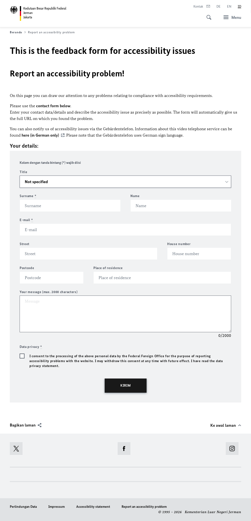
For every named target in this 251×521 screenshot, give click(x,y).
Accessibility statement (93, 507)
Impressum (56, 507)
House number (178, 244)
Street (24, 244)
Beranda (16, 32)
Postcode (27, 268)
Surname (28, 196)
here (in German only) (40, 135)
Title (23, 172)
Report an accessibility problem (144, 507)
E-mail (26, 220)
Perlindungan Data (23, 507)
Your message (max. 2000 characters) (49, 292)
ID (239, 6)
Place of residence (108, 268)
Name (134, 196)
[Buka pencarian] (207, 14)
